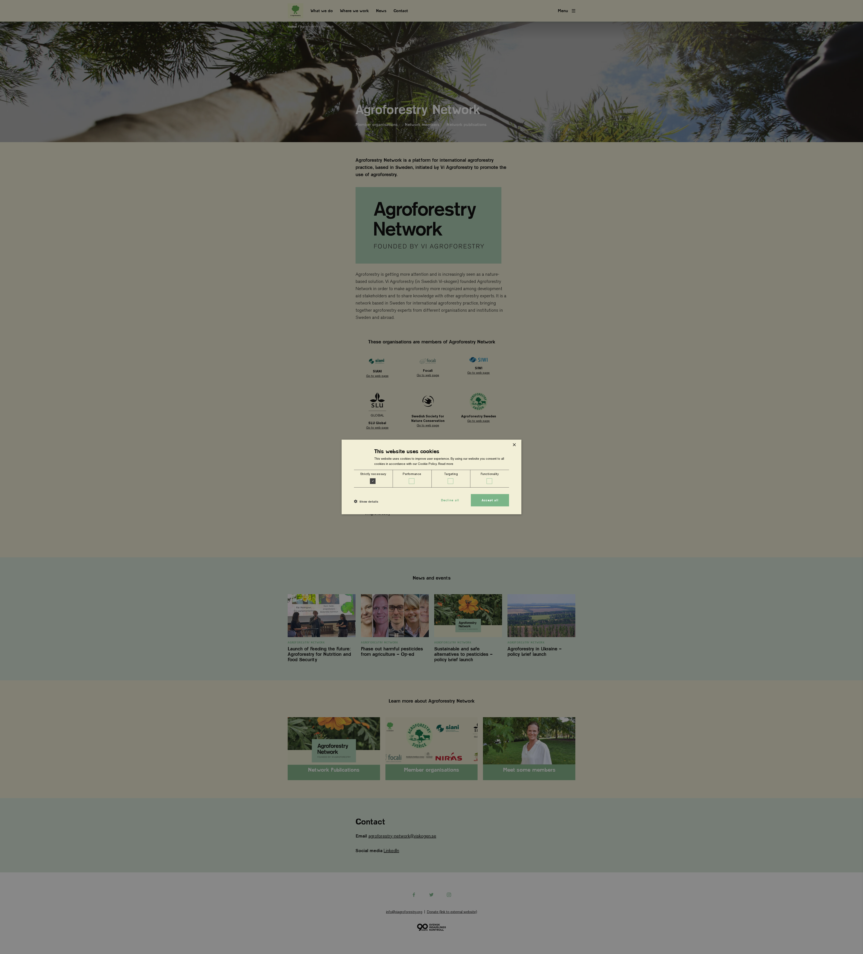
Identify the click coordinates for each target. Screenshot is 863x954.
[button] (366, 501)
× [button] (514, 445)
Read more (445, 464)
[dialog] (431, 477)
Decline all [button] (450, 500)
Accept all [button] (490, 500)
